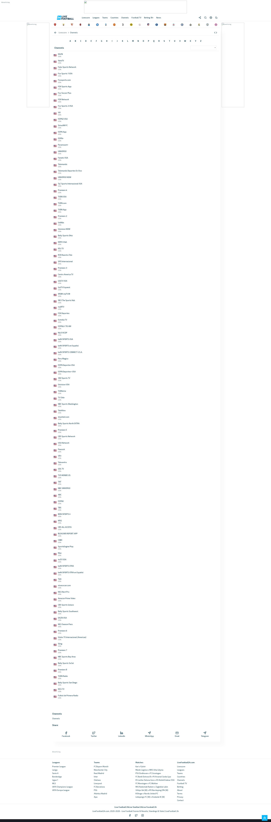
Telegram (205, 736)
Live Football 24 (121, 807)
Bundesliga (57, 777)
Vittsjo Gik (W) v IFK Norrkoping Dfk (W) (152, 790)
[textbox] (202, 46)
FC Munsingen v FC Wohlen (147, 783)
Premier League (59, 766)
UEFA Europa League (60, 790)
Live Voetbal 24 (135, 807)
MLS (54, 783)
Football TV (182, 783)
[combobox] (203, 48)
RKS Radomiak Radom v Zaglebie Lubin (152, 787)
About (179, 790)
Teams (180, 773)
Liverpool (98, 783)
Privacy (180, 797)
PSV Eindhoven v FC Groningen (148, 773)
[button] (215, 32)
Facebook (66, 736)
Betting (180, 787)
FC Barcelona (99, 787)
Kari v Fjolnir (141, 766)
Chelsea (97, 780)
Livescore (181, 766)
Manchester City (100, 770)
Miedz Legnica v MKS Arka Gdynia (149, 770)
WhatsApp (149, 736)
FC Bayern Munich (101, 766)
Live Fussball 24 (149, 807)
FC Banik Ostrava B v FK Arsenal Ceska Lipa (153, 777)
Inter (96, 777)
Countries (181, 777)
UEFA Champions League (62, 787)
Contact (180, 800)
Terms (179, 793)
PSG (95, 790)
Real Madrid (99, 773)
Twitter (94, 736)
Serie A (55, 773)
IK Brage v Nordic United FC (147, 793)
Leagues (180, 770)
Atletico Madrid (100, 793)
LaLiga (54, 770)
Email (177, 736)
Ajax (96, 797)
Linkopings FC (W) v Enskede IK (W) (150, 797)
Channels (181, 780)
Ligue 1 (55, 780)
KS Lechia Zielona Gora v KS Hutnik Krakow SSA (155, 780)
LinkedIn (121, 736)
